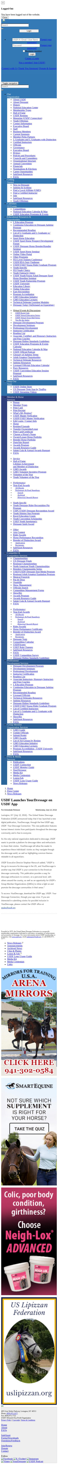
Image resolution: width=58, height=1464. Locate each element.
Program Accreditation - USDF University (33, 748)
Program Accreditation (23, 294)
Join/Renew (6, 1445)
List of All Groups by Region (27, 740)
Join (15, 195)
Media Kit (18, 772)
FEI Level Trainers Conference (27, 259)
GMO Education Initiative (25, 297)
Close (4, 17)
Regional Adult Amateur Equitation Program (34, 574)
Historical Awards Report (28, 497)
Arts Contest (19, 532)
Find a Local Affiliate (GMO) (27, 190)
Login (29, 31)
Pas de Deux (19, 579)
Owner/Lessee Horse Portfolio (27, 437)
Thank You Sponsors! (28, 68)
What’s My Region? (22, 413)
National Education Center (25, 107)
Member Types (20, 405)
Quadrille (17, 582)
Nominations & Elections (25, 169)
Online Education (21, 289)
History (16, 105)
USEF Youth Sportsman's (25, 521)
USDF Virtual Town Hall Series (27, 318)
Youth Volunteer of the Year (26, 477)
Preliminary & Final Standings (27, 490)
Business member (33, 51)
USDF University (21, 283)
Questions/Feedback (10, 1440)
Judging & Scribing (22, 187)
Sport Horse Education (24, 238)
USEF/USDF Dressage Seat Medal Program (34, 571)
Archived (21, 495)
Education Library (21, 286)
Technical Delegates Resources (27, 698)
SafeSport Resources (23, 174)
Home (10, 788)
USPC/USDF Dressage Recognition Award (33, 510)
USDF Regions (20, 115)
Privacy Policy (6, 1420)
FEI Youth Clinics (21, 270)
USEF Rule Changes (23, 647)
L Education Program (23, 222)
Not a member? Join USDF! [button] (32, 62)
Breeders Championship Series (27, 569)
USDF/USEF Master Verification (28, 418)
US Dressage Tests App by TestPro (29, 389)
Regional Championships (25, 563)
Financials (18, 166)
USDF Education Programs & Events (30, 214)
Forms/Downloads (10, 1438)
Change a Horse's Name (24, 434)
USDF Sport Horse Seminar (26, 251)
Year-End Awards (21, 485)
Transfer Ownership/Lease (25, 429)
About (4, 1427)
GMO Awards (19, 469)
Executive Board (21, 126)
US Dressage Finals (22, 561)
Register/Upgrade (21, 426)
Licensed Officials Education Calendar (31, 365)
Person (16, 402)
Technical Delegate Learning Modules (31, 302)
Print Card (18, 407)
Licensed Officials (21, 695)
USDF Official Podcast (24, 352)
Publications (19, 762)
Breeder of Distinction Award (27, 540)
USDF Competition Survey (26, 655)
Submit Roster (19, 735)
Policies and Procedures (24, 155)
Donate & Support (47, 68)
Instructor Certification (23, 330)
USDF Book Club (22, 313)
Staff (15, 129)
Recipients (19, 545)
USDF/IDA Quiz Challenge (26, 262)
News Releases (20, 783)
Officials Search (20, 587)
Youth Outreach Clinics (24, 273)
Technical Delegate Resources (27, 360)
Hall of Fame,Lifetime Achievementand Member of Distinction (25, 464)
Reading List (19, 333)
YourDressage (19, 770)
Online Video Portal (22, 254)
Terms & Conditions (28, 1420)
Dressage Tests (20, 639)
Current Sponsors (21, 134)
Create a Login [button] (32, 58)
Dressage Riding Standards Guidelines (31, 341)
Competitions (19, 209)
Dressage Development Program (28, 322)
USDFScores (19, 644)
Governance (19, 147)
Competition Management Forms (28, 590)
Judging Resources (22, 362)
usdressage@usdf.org (34, 937)
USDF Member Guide (23, 767)
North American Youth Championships (31, 566)
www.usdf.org (17, 937)
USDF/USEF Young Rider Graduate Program (34, 265)
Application (20, 543)
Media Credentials (21, 775)
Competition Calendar (23, 642)
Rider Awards (19, 535)
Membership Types (22, 110)
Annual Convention (22, 163)
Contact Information (22, 123)
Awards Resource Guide (24, 447)
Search (20, 493)
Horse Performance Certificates (27, 629)
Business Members (22, 131)
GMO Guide (19, 730)
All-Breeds (19, 488)
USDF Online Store (22, 386)
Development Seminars (24, 325)
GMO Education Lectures (25, 299)
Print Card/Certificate (23, 431)
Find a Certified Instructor (25, 193)
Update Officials (21, 732)
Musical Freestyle (21, 577)
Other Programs (20, 257)
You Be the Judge (22, 320)
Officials (17, 145)
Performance (19, 482)
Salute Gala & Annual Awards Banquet (31, 450)
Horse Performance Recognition (28, 537)
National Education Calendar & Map (30, 211)
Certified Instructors (22, 142)
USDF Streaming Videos (25, 392)
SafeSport (5, 1435)
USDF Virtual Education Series (27, 315)
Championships (20, 558)
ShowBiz (17, 593)
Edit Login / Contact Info (25, 421)
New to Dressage (21, 185)
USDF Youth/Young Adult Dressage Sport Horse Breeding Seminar (33, 277)
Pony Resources (20, 368)
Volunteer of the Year (23, 474)
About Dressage (20, 102)
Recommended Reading (24, 230)
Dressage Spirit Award (23, 524)
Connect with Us (10, 68)
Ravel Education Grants (24, 516)
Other (16, 529)
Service (16, 458)
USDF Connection (22, 764)
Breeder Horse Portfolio (24, 439)
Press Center (13, 791)
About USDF (19, 99)
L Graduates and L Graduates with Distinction (34, 139)
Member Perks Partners (24, 137)
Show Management (22, 585)
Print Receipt (19, 410)
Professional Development (25, 328)
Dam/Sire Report (21, 442)
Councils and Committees (25, 158)
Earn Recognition (21, 291)
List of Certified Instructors (25, 708)
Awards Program (21, 445)
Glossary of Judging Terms (25, 354)
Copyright (16, 1420)
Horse (16, 423)
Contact (4, 1451)
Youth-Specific (20, 267)
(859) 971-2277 (12, 1413)
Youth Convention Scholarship (27, 518)
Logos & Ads (13, 953)
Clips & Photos (14, 951)
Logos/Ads (18, 778)
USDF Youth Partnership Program (29, 281)
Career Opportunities (23, 171)
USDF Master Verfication (25, 415)
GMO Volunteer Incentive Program (29, 472)
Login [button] (32, 54)
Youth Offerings (20, 121)
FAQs (16, 177)
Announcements (14, 945)
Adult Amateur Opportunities (26, 357)
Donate (4, 1448)
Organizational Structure (24, 161)
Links (9, 964)
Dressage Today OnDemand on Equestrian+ (34, 305)
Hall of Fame (19, 113)
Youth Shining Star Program (26, 513)
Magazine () (27, 118)
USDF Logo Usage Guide (25, 780)
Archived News (14, 948)
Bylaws (16, 153)
